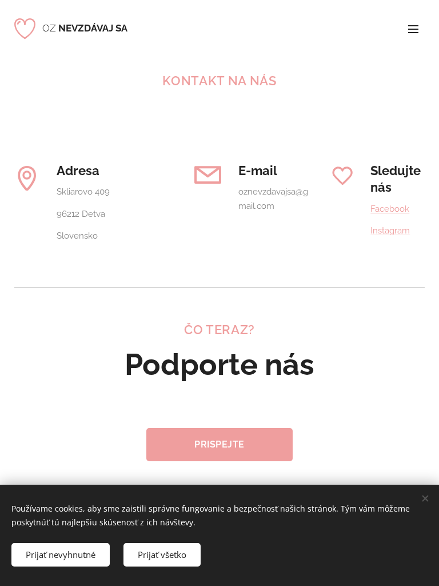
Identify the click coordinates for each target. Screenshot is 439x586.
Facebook (389, 209)
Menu (413, 28)
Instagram (390, 230)
